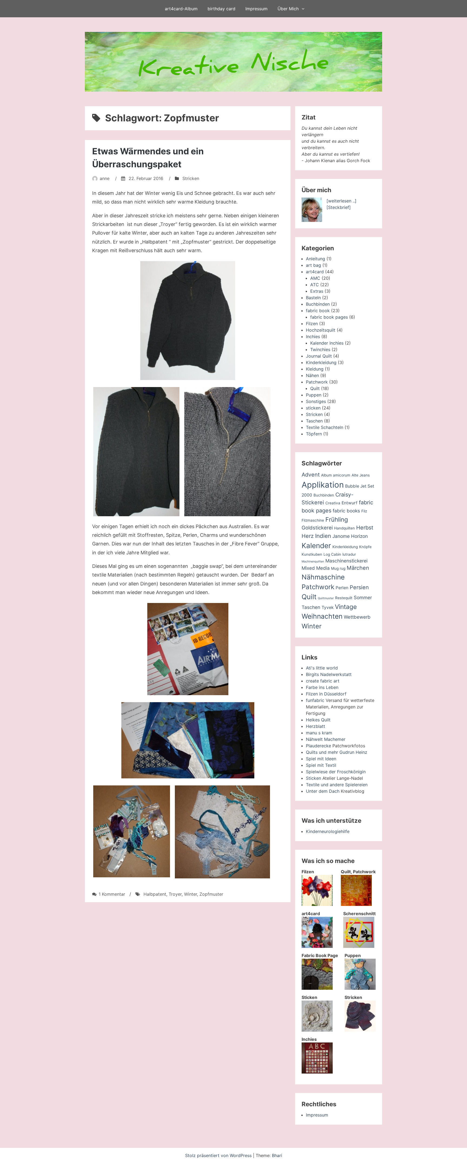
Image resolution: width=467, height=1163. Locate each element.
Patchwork (317, 382)
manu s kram (319, 732)
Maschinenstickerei (346, 561)
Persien (359, 587)
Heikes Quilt (318, 719)
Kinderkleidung (321, 362)
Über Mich (288, 8)
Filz (364, 511)
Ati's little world (322, 668)
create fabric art (322, 681)
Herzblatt (315, 726)
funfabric (315, 700)
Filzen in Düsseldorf (326, 694)
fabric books (346, 511)
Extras (316, 291)
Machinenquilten (313, 561)
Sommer (363, 597)
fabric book (318, 310)
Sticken (313, 778)
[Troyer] (187, 320)
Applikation (323, 484)
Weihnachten (322, 616)
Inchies (313, 336)
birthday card (221, 8)
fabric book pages (329, 317)
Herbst (364, 527)
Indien (323, 535)
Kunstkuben (312, 554)
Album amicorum (335, 475)
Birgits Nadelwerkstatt (329, 674)
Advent (311, 474)
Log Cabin (332, 554)
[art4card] (317, 946)
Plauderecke (318, 745)
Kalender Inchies (326, 343)
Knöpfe (365, 547)
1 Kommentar (112, 894)
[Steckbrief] (338, 207)
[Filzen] (317, 904)
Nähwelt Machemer (325, 739)
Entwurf (350, 502)
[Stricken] (360, 1030)
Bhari (277, 1155)
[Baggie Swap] (187, 649)
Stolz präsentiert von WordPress (219, 1155)
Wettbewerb (357, 617)
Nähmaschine (323, 577)
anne (104, 178)
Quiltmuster (326, 598)
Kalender (316, 545)
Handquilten (344, 528)
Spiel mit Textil (321, 765)
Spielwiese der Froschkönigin (336, 771)
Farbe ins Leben (322, 687)
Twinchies (320, 349)
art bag (313, 265)
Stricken (190, 178)
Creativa (332, 503)
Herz (308, 536)
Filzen (312, 323)
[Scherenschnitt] (358, 946)
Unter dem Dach (322, 791)
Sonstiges (316, 401)
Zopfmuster (211, 894)
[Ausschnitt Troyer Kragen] (227, 451)
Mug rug (338, 568)
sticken (313, 408)
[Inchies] (317, 1072)
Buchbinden (318, 304)
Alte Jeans (361, 475)
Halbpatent (155, 894)
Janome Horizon (350, 536)
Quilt (315, 388)
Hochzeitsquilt (320, 330)
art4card (315, 271)
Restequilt (343, 598)
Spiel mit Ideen (321, 758)
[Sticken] (317, 1030)
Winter (190, 894)
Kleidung (314, 369)
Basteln (313, 297)
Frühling (336, 519)
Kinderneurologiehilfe (327, 831)
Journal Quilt (319, 356)
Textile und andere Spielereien (337, 784)
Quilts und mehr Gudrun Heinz (336, 752)
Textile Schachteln (324, 427)
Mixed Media (316, 568)
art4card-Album (181, 8)
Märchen (358, 568)
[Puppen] (360, 988)
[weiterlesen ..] (341, 201)
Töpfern (314, 433)
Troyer (175, 894)
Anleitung (315, 258)
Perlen (342, 587)
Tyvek (327, 607)
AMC (315, 278)
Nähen (312, 375)
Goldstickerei (317, 528)
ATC (314, 284)
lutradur (349, 554)
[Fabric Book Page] (317, 988)
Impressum (256, 8)
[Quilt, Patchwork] (356, 904)
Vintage (346, 607)
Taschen (314, 421)
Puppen (313, 395)
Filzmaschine (313, 520)
